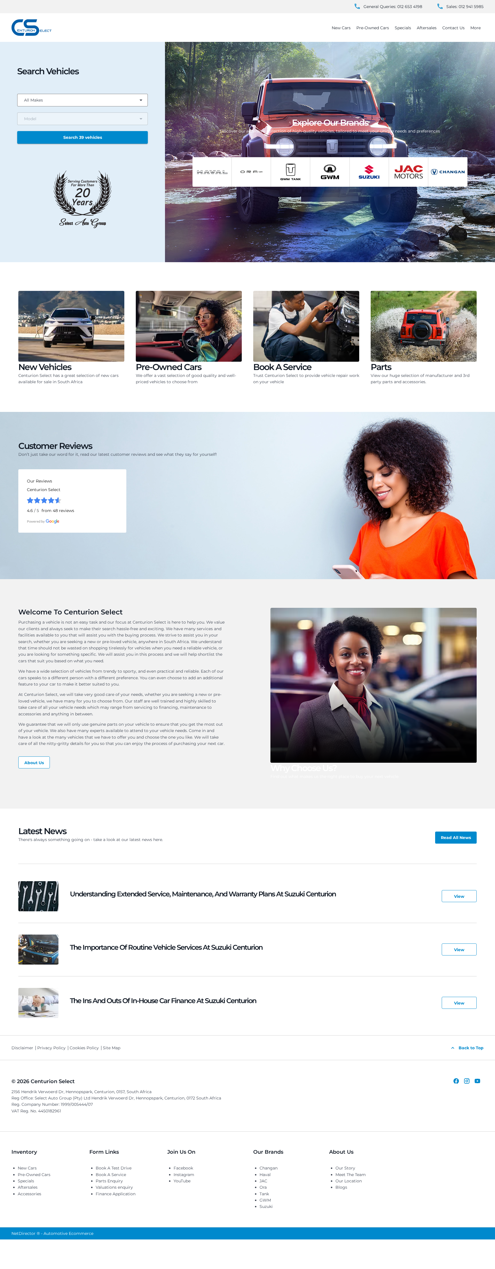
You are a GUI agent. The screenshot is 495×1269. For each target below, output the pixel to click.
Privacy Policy (51, 1047)
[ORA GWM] (251, 172)
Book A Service (111, 1174)
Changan (269, 1168)
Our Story (345, 1168)
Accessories (29, 1193)
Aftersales (28, 1187)
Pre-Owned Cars (34, 1174)
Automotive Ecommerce (68, 1233)
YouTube (182, 1181)
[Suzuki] (369, 172)
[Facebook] (456, 1081)
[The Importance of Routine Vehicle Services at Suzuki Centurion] (38, 950)
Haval (265, 1174)
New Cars (27, 1168)
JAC (263, 1181)
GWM (265, 1200)
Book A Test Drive (113, 1168)
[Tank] (290, 172)
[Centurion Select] (31, 27)
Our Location (348, 1181)
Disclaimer (22, 1047)
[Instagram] (466, 1081)
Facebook (183, 1168)
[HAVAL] (211, 172)
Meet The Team (350, 1174)
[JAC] (408, 172)
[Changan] (447, 172)
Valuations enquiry (114, 1187)
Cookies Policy (84, 1047)
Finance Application (115, 1193)
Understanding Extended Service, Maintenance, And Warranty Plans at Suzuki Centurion (203, 894)
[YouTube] (477, 1081)
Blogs (341, 1187)
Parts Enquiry (109, 1181)
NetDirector (24, 1233)
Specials (26, 1181)
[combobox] (82, 100)
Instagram (184, 1174)
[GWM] (329, 172)
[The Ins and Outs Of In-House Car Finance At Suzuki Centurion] (38, 1003)
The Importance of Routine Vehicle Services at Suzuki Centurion (166, 947)
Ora (263, 1187)
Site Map (111, 1047)
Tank (264, 1193)
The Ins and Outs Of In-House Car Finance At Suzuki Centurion (163, 1000)
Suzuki (266, 1206)
